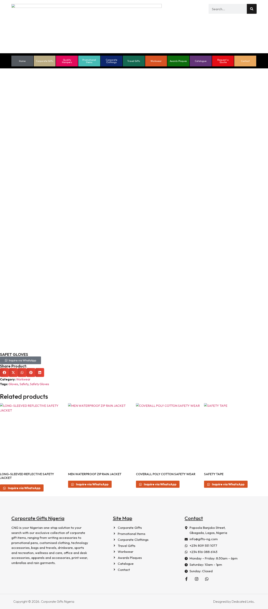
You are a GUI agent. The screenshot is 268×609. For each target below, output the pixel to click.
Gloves (13, 384)
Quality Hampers (67, 61)
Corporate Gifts (44, 61)
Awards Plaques (178, 61)
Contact (245, 61)
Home (22, 61)
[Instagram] (196, 579)
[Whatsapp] (207, 579)
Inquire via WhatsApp (23, 488)
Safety (23, 384)
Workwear (156, 61)
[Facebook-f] (186, 579)
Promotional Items (89, 61)
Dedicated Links (243, 601)
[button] (4, 372)
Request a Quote (223, 61)
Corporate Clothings (111, 61)
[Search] (252, 9)
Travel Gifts (133, 61)
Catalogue (200, 61)
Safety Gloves (39, 384)
